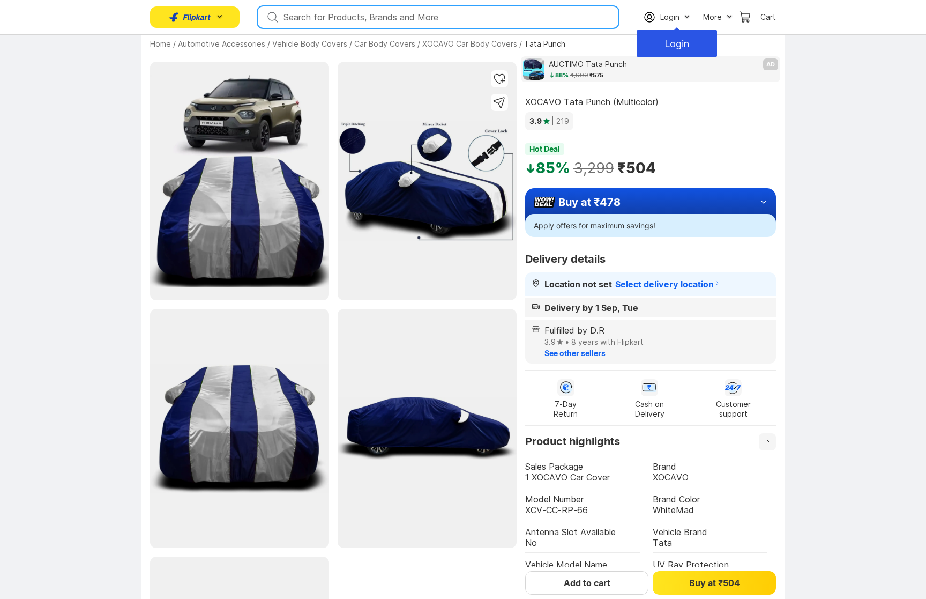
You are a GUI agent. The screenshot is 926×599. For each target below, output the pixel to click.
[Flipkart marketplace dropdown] (190, 17)
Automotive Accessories (221, 43)
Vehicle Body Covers (309, 43)
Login (676, 43)
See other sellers (575, 353)
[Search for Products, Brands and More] (271, 17)
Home (160, 43)
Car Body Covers (384, 43)
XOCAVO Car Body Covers (469, 43)
